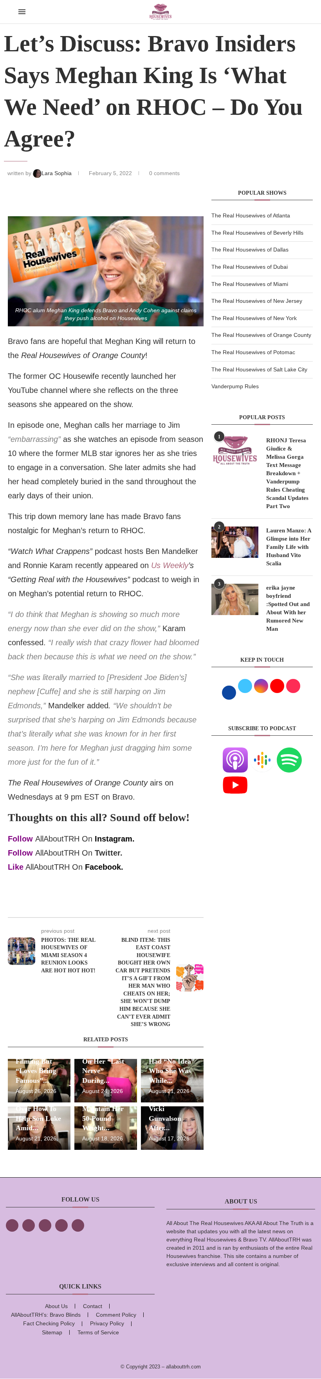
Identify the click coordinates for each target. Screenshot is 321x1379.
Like (15, 867)
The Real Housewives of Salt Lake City (259, 369)
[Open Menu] (21, 11)
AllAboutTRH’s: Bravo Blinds (46, 1315)
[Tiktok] (61, 1225)
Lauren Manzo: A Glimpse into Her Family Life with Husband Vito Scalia (288, 546)
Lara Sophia (57, 173)
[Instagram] (45, 1225)
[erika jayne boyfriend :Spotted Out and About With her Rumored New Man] (234, 599)
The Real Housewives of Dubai (249, 267)
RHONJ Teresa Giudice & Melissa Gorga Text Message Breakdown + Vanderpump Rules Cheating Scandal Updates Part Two (287, 473)
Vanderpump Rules (235, 386)
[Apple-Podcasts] (235, 752)
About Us (56, 1306)
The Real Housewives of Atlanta (250, 215)
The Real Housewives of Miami (249, 284)
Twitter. (109, 853)
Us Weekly (169, 565)
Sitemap (52, 1332)
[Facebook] (12, 1225)
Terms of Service (98, 1332)
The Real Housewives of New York (254, 318)
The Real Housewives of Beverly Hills (257, 233)
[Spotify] (289, 752)
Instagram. (115, 838)
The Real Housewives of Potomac (253, 352)
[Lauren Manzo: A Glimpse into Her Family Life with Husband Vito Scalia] (234, 542)
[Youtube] (235, 777)
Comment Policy (116, 1315)
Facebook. (104, 867)
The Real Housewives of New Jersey (256, 301)
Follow (20, 838)
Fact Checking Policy (49, 1323)
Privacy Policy (107, 1323)
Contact (92, 1306)
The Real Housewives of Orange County (261, 335)
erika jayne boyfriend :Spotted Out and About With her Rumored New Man (288, 608)
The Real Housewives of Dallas (250, 249)
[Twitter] (28, 1225)
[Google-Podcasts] (262, 752)
